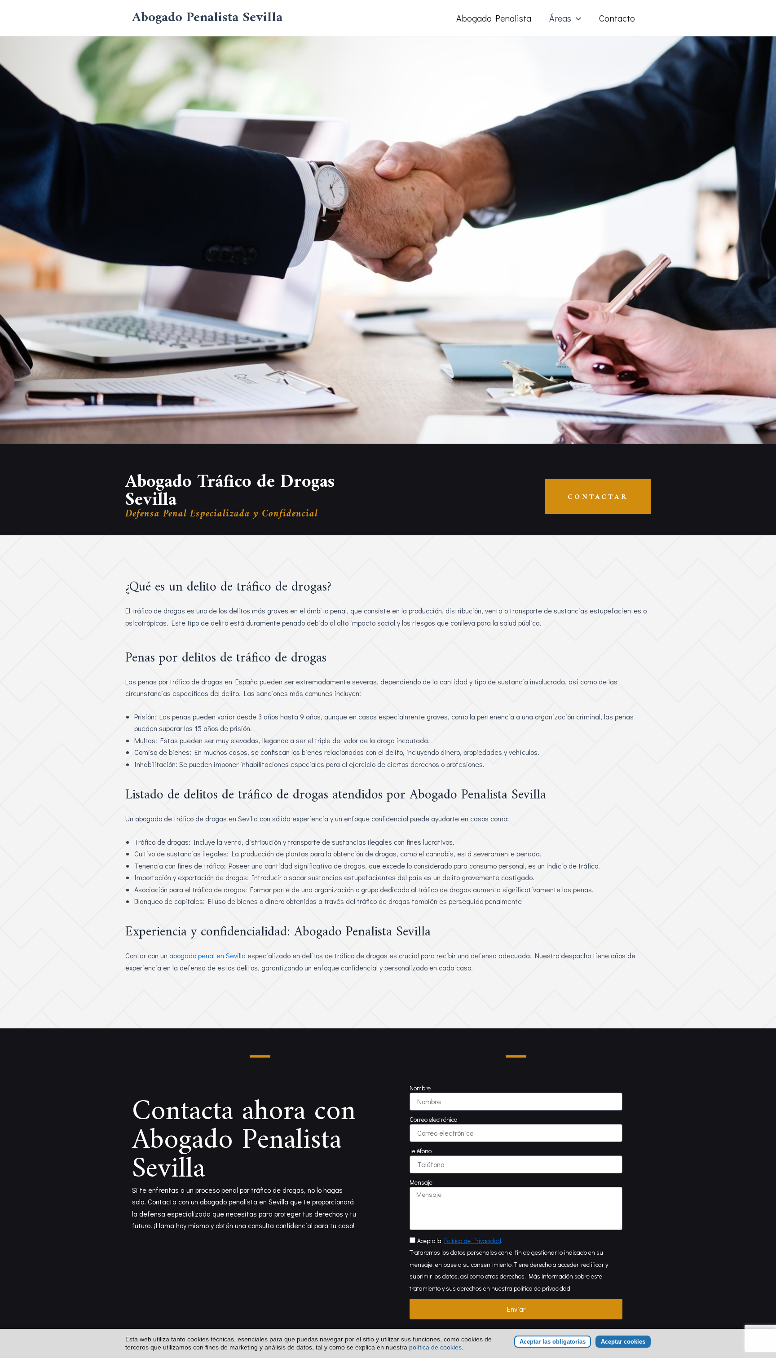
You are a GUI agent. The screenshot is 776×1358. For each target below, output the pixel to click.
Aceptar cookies (623, 1341)
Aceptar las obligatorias (553, 1341)
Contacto (617, 18)
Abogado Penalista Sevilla (207, 18)
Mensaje (421, 1182)
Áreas (560, 18)
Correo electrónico (433, 1119)
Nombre (420, 1088)
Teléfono (421, 1150)
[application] (576, 18)
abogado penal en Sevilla (207, 955)
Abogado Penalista (493, 18)
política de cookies (435, 1347)
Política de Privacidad (472, 1240)
